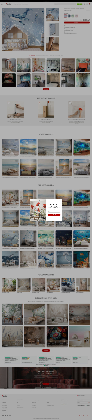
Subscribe (54, 214)
